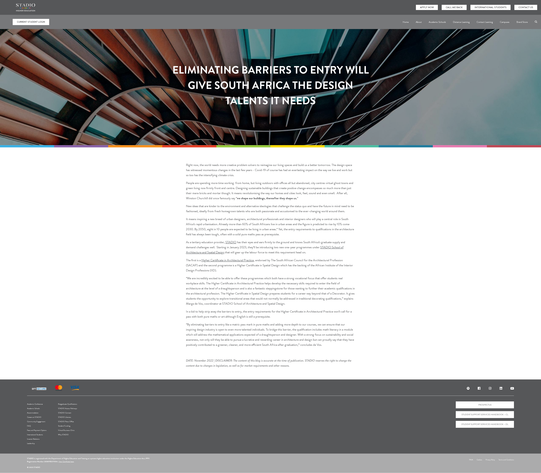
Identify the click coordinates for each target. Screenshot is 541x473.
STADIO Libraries (64, 417)
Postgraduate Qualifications (67, 404)
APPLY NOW (427, 7)
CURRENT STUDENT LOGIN (31, 22)
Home (406, 22)
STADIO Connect (64, 412)
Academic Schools (33, 408)
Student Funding (64, 426)
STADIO (230, 242)
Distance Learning (461, 22)
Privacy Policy (490, 459)
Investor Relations (33, 439)
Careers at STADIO (34, 417)
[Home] (25, 7)
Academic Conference (35, 404)
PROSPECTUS (485, 404)
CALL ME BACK (454, 7)
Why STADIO (63, 434)
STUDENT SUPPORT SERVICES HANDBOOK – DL (484, 424)
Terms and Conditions (506, 459)
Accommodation (32, 412)
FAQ (29, 426)
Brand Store (522, 22)
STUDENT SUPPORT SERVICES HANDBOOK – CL (485, 414)
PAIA (471, 459)
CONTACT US (525, 7)
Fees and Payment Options (36, 430)
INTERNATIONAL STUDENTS (490, 7)
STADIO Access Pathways (67, 408)
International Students (35, 434)
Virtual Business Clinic (66, 430)
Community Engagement (36, 421)
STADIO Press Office (66, 421)
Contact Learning (485, 22)
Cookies (479, 459)
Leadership (31, 443)
